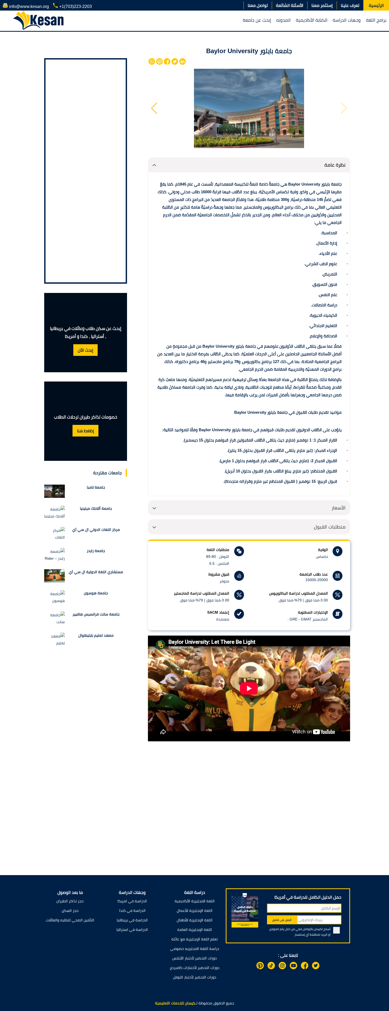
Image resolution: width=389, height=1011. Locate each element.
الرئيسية (376, 5)
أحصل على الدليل (281, 919)
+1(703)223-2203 (75, 6)
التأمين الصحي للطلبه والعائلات (70, 920)
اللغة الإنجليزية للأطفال (194, 920)
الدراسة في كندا (132, 910)
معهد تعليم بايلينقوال (96, 635)
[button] (154, 108)
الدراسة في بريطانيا (132, 920)
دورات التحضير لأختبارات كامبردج (194, 968)
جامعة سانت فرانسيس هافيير (96, 614)
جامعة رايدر (96, 551)
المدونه (283, 20)
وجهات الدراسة (347, 20)
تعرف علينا (350, 5)
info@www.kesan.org (28, 6)
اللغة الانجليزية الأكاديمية (195, 901)
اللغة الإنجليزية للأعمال (194, 910)
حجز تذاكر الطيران (70, 901)
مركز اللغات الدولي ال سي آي (96, 529)
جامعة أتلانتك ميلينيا (96, 508)
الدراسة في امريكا (132, 901)
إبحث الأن (85, 350)
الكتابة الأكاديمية (311, 20)
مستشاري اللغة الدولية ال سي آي (96, 572)
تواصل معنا (258, 5)
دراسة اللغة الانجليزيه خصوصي (194, 948)
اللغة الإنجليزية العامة (194, 929)
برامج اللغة (376, 20)
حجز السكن (70, 910)
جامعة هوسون (96, 593)
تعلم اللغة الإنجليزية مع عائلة (194, 939)
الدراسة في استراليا (132, 929)
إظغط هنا (85, 431)
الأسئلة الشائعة (289, 5)
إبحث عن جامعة (257, 20)
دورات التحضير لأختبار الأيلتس (194, 958)
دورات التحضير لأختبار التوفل (194, 977)
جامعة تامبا (96, 487)
